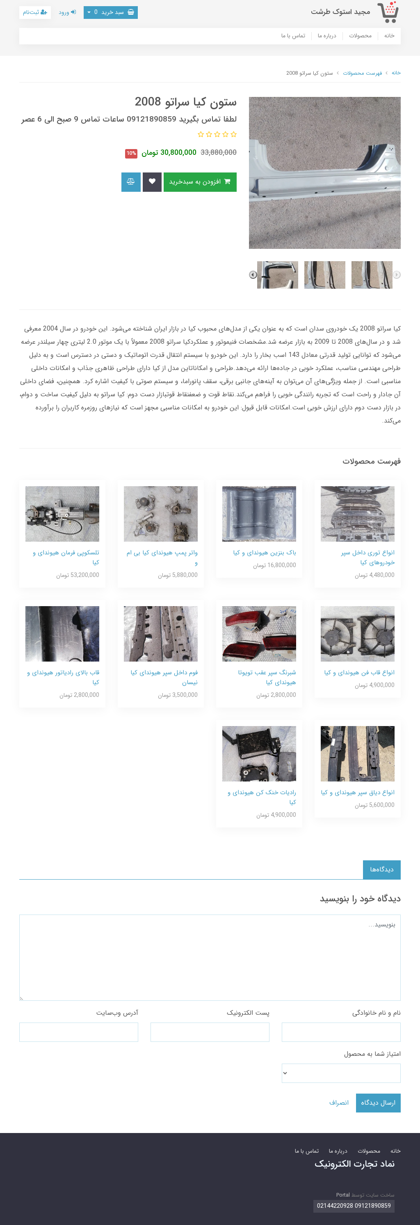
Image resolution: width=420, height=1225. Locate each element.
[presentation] (397, 275)
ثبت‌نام (32, 12)
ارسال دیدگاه (378, 1103)
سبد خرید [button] (110, 12)
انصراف (339, 1103)
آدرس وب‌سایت (117, 1013)
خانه (389, 36)
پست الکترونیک (248, 1013)
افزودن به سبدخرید (196, 182)
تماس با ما (293, 36)
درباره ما (327, 36)
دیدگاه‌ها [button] (382, 869)
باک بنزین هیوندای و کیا (264, 553)
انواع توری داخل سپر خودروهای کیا (368, 558)
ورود (65, 12)
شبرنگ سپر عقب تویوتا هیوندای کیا (267, 677)
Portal (343, 1195)
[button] (232, 135)
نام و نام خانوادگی (376, 1013)
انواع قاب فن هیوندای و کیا (359, 673)
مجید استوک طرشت (340, 12)
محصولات (360, 36)
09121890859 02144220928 (354, 1206)
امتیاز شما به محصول (372, 1054)
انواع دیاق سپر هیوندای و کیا (358, 793)
